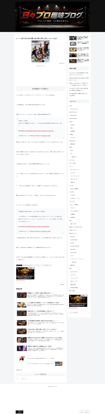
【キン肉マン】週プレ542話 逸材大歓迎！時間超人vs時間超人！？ (78, 89)
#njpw (38, 131)
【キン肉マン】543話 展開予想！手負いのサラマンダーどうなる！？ (79, 73)
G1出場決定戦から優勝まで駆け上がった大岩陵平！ (78, 94)
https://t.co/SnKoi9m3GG (27, 131)
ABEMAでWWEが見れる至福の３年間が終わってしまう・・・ (79, 79)
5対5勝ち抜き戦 (26, 265)
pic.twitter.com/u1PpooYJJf (46, 131)
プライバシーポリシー (85, 410)
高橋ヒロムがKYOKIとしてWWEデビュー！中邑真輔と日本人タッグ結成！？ (79, 84)
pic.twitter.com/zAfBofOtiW (42, 226)
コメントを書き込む (40, 374)
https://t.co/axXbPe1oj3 (27, 226)
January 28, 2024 (46, 135)
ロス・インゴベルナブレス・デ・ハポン (37, 265)
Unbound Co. (20, 265)
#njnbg (35, 131)
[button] (88, 312)
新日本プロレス (48, 265)
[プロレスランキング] (25, 273)
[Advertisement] (40, 75)
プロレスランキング (20, 280)
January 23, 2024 (46, 231)
